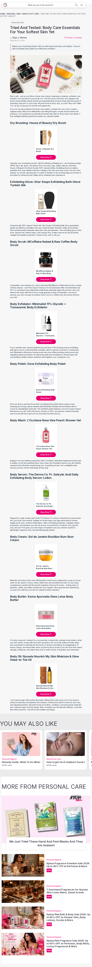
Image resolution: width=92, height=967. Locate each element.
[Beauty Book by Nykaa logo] (4, 5)
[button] (40, 5)
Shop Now (44, 157)
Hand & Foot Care (30, 14)
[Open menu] (81, 5)
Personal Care (13, 14)
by (18, 37)
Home (2, 14)
